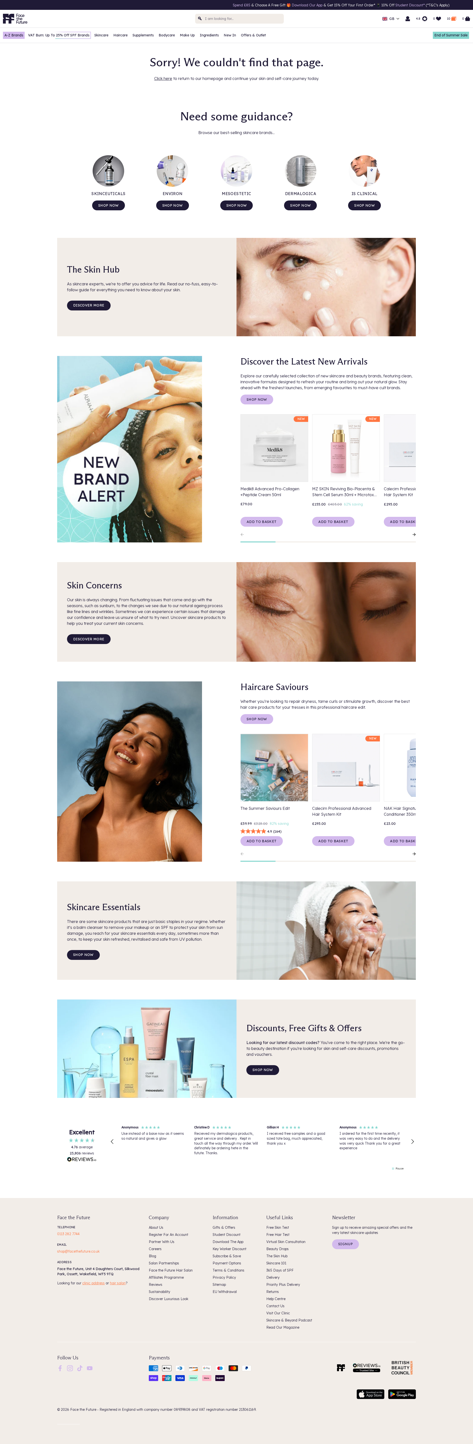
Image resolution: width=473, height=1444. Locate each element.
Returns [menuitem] (272, 1292)
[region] (262, 1142)
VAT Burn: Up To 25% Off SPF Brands (58, 35)
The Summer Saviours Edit (265, 808)
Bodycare (167, 35)
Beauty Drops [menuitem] (277, 1249)
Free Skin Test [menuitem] (277, 1227)
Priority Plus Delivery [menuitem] (283, 1284)
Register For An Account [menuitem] (168, 1234)
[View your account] (407, 18)
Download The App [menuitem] (228, 1242)
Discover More (88, 305)
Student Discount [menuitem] (226, 1234)
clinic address (93, 1283)
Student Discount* (247, 5)
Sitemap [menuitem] (219, 1284)
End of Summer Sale (451, 35)
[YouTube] (90, 1368)
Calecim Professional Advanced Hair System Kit (341, 811)
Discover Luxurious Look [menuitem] (168, 1299)
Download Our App (143, 5)
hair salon (118, 1283)
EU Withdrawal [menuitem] (225, 1292)
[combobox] (239, 19)
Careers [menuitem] (155, 1249)
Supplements (143, 35)
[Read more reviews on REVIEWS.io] (82, 1160)
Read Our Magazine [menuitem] (282, 1327)
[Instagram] (70, 1368)
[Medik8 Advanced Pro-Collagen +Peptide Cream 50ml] (274, 448)
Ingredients (209, 35)
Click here (163, 78)
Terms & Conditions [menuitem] (228, 1270)
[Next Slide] (412, 534)
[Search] (200, 19)
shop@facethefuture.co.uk (78, 1251)
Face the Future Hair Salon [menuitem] (171, 1270)
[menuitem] (60, 1368)
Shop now (108, 205)
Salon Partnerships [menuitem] (164, 1263)
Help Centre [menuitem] (276, 1299)
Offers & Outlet (253, 35)
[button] (112, 1142)
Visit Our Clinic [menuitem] (278, 1313)
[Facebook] (60, 1368)
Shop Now (257, 399)
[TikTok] (80, 1368)
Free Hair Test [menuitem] (277, 1234)
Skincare (101, 35)
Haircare (120, 35)
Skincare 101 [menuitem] (276, 1263)
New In (230, 35)
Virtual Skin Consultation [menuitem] (285, 1242)
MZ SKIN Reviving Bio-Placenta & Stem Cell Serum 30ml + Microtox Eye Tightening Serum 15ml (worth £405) (344, 492)
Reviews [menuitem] (155, 1284)
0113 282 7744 (68, 1234)
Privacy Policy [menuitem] (224, 1277)
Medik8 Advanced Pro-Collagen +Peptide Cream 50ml (269, 491)
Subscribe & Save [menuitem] (227, 1256)
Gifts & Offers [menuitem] (224, 1227)
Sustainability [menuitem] (159, 1292)
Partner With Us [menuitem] (161, 1242)
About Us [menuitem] (156, 1227)
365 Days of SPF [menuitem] (280, 1270)
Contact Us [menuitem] (275, 1306)
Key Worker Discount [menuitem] (229, 1249)
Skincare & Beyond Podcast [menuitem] (289, 1320)
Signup (345, 1244)
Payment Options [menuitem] (227, 1263)
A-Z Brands (13, 35)
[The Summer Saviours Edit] (274, 767)
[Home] (341, 1368)
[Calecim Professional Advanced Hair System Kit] (346, 767)
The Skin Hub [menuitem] (276, 1256)
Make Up (187, 35)
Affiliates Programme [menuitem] (166, 1277)
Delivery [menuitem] (273, 1277)
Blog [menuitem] (152, 1256)
